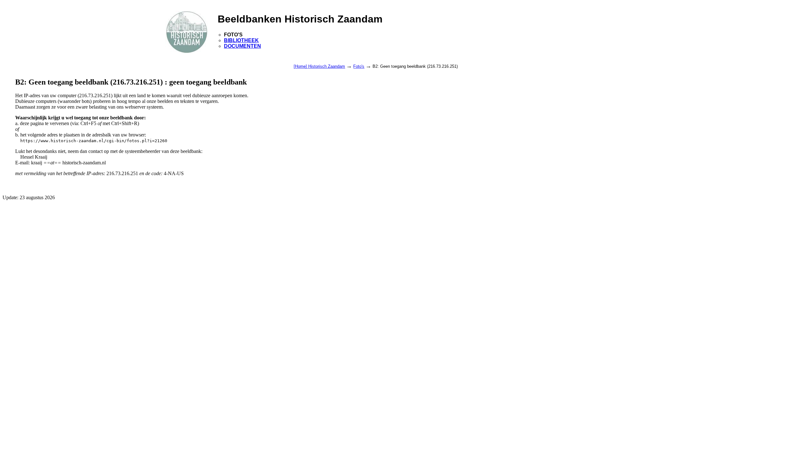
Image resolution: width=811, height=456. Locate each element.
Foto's (358, 66)
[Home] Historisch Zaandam (319, 66)
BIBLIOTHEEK (241, 40)
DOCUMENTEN (242, 46)
